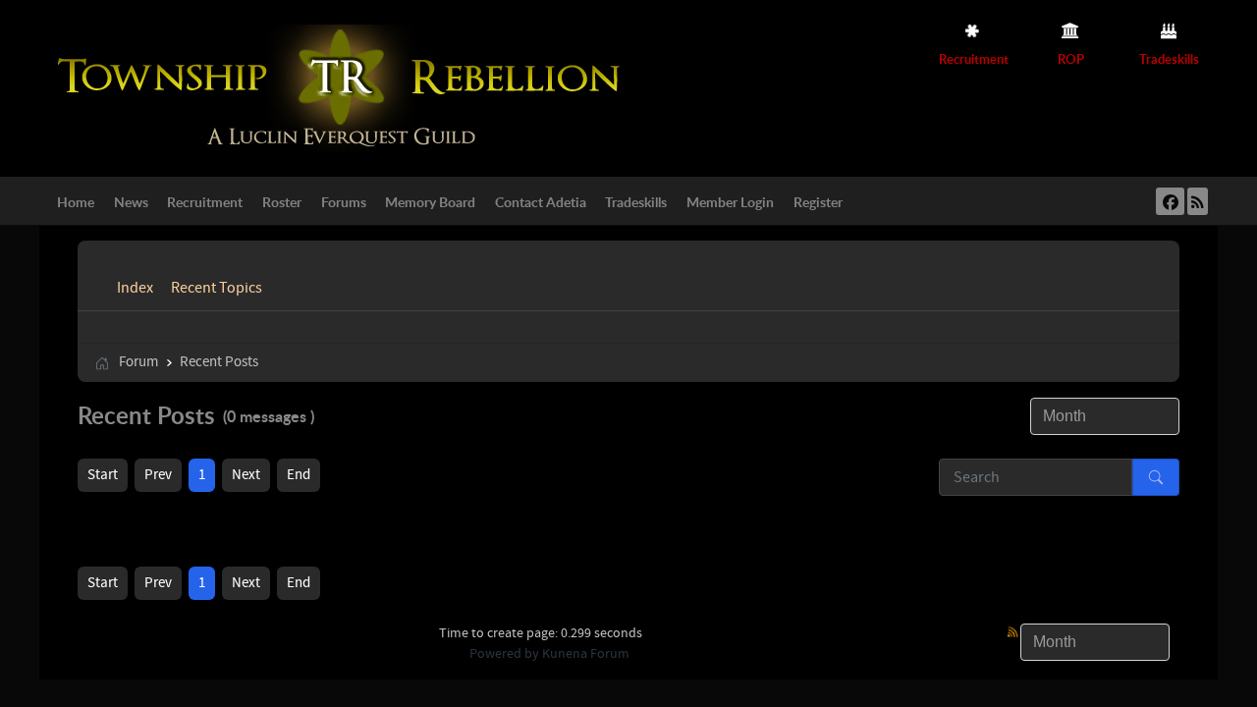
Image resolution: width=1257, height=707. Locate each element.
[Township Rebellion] (343, 87)
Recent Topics (216, 288)
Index (135, 288)
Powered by (504, 654)
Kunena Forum (585, 654)
